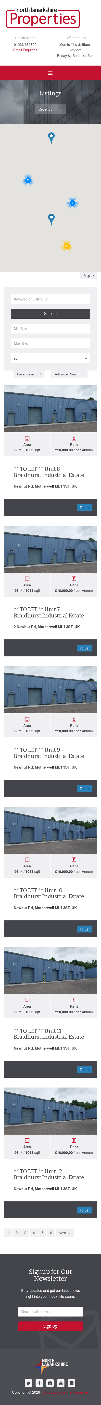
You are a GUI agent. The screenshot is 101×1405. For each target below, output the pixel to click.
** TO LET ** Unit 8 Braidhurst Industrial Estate (49, 472)
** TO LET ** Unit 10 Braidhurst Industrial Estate (49, 893)
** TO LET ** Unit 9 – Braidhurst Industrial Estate (49, 753)
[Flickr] (71, 1383)
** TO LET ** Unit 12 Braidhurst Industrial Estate (49, 1174)
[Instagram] (50, 1383)
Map (87, 275)
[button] (54, 226)
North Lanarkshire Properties (66, 1392)
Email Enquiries (25, 49)
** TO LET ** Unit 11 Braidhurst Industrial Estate (49, 1034)
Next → (65, 1232)
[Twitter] (28, 1383)
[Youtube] (60, 1383)
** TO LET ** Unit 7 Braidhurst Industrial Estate (49, 612)
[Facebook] (39, 1383)
